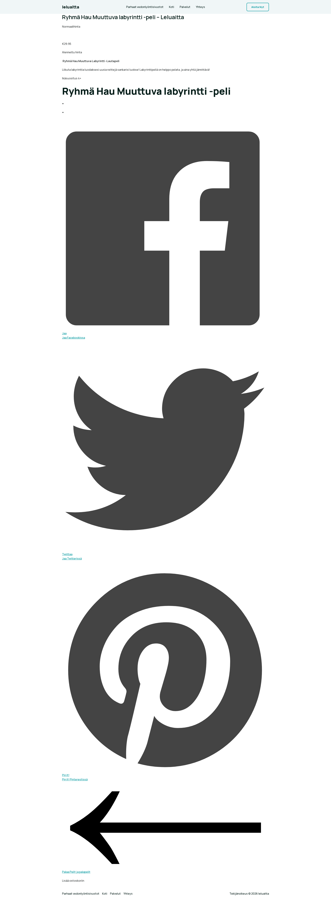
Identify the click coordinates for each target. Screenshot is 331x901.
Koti (171, 7)
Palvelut (185, 7)
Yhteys (200, 7)
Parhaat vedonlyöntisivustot (144, 7)
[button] (258, 7)
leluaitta (70, 7)
